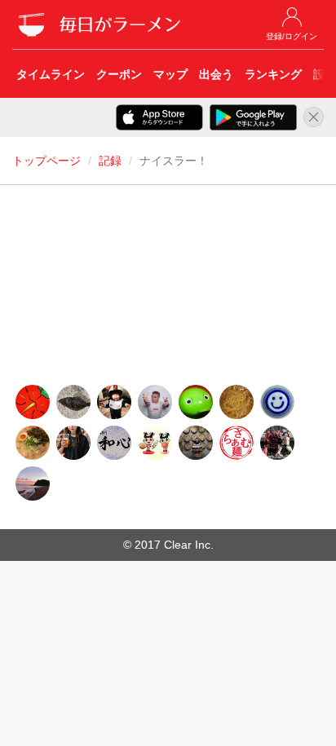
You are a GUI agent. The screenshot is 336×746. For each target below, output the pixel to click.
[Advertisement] (168, 289)
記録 (110, 160)
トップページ (46, 160)
